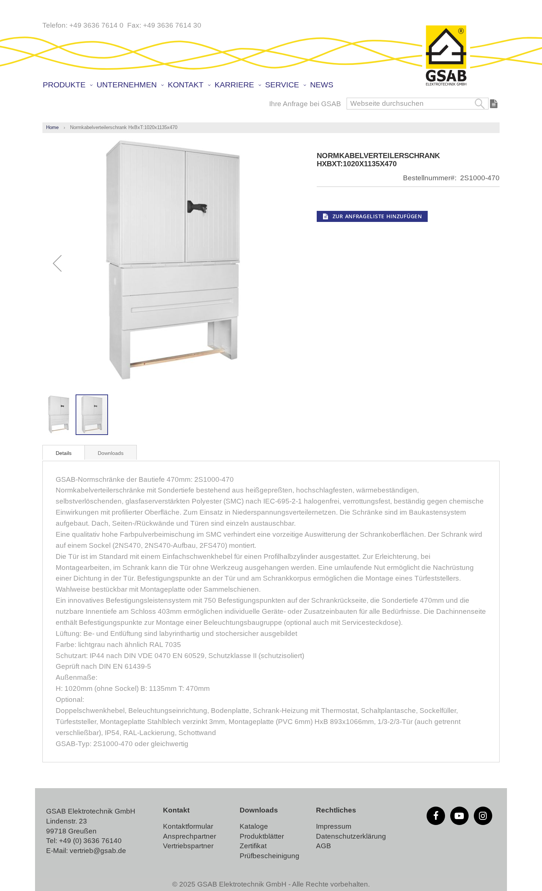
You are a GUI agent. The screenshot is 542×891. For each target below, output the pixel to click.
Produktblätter (262, 836)
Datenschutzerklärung (351, 836)
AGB (323, 846)
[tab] (63, 452)
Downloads (111, 453)
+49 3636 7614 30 (172, 25)
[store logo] (446, 56)
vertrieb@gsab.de (98, 851)
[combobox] (418, 103)
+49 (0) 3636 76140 (90, 841)
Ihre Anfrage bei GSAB (305, 104)
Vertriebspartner (188, 846)
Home (52, 127)
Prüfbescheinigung (269, 856)
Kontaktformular (188, 826)
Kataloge (254, 826)
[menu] (273, 85)
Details (64, 453)
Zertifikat (253, 846)
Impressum (333, 826)
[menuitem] (67, 85)
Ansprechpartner (189, 836)
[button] (57, 263)
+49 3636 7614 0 (96, 25)
